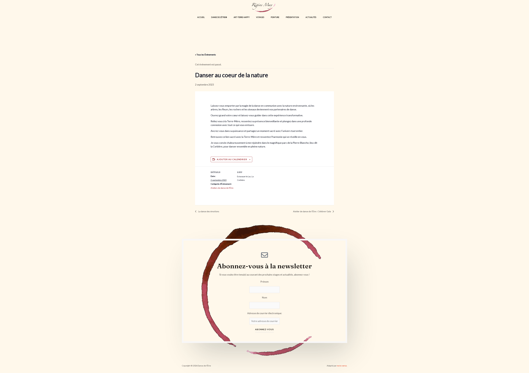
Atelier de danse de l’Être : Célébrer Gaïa (312, 211)
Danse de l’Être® (219, 17)
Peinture (275, 17)
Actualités (311, 17)
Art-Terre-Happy (241, 17)
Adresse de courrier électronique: (264, 313)
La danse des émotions (208, 211)
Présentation (292, 17)
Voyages (260, 17)
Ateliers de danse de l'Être (222, 188)
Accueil (201, 17)
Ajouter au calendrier (232, 159)
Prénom (264, 281)
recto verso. (342, 365)
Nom (264, 297)
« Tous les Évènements (205, 54)
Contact (327, 17)
